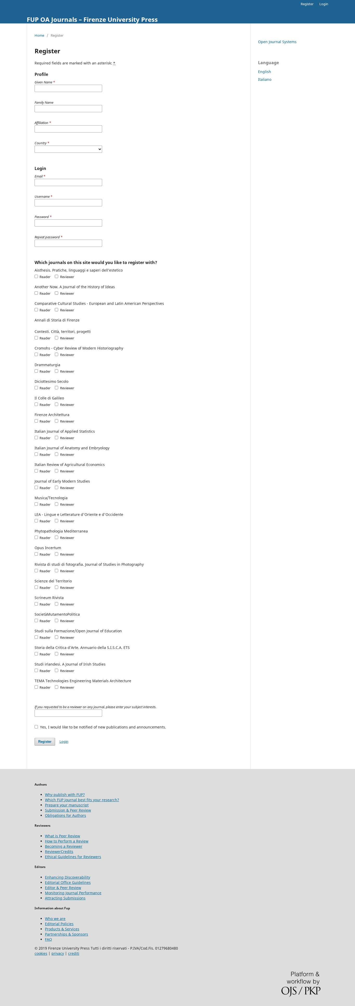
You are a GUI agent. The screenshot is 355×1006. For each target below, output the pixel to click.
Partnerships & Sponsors (66, 934)
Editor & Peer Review (63, 887)
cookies (41, 953)
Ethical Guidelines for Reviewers (73, 856)
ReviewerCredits (59, 851)
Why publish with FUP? (65, 794)
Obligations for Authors (65, 815)
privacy (57, 953)
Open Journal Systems (277, 41)
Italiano (264, 79)
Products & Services (62, 928)
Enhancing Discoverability (67, 877)
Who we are (55, 918)
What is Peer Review (62, 835)
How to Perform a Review (66, 841)
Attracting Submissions (65, 898)
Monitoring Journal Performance (73, 892)
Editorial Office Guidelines (68, 882)
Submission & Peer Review (68, 810)
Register (307, 4)
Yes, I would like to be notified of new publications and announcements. (102, 727)
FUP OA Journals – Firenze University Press (92, 19)
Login (323, 4)
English (264, 71)
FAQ (48, 939)
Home (39, 35)
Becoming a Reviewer (63, 846)
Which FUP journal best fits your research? (82, 799)
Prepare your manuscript (67, 805)
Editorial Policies (59, 923)
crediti (73, 953)
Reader (44, 276)
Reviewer (66, 276)
